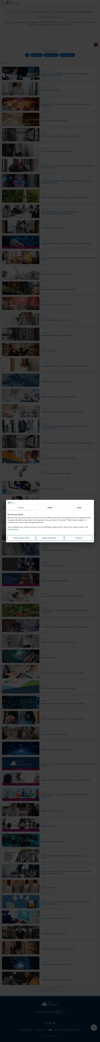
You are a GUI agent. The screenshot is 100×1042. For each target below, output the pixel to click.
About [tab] (79, 507)
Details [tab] (50, 507)
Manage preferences (49, 538)
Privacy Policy (13, 529)
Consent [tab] (21, 507)
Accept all (78, 538)
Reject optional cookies (21, 538)
